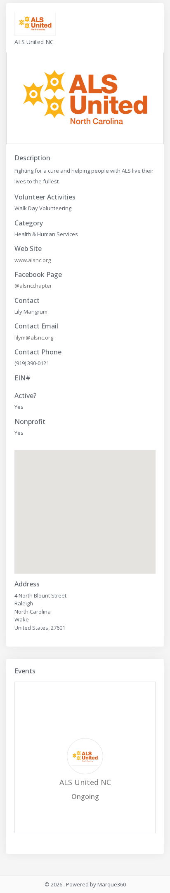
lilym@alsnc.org (33, 337)
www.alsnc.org (32, 260)
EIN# (22, 378)
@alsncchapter (33, 285)
